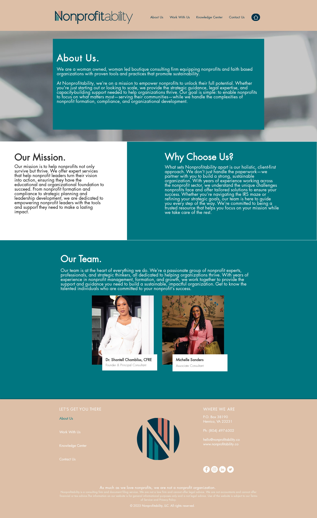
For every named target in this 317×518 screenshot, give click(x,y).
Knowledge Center (72, 445)
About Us (66, 418)
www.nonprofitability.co (221, 444)
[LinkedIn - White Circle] (222, 469)
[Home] (255, 17)
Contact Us (67, 459)
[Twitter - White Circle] (230, 469)
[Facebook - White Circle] (206, 469)
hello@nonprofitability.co (221, 439)
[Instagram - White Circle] (214, 469)
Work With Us (69, 432)
